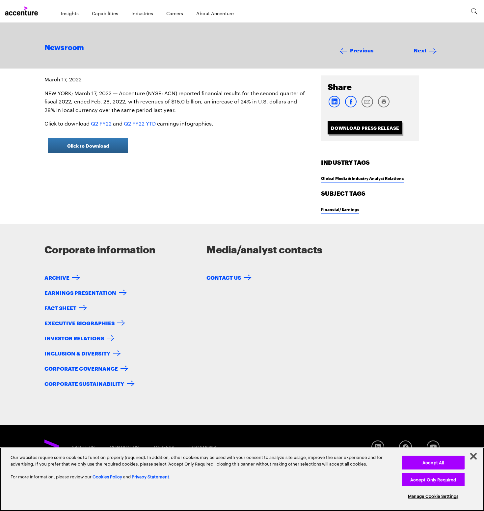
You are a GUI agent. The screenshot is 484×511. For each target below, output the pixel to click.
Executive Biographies (79, 322)
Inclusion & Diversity (77, 353)
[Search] (474, 11)
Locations (202, 447)
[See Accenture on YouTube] (433, 446)
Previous (361, 50)
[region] (242, 479)
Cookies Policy (107, 476)
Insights (70, 13)
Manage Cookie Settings (433, 496)
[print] (383, 105)
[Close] (473, 456)
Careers (174, 13)
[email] (367, 105)
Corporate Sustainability (84, 383)
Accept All (433, 462)
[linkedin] (334, 105)
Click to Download (88, 145)
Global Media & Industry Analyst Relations (362, 178)
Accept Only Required (433, 479)
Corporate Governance (81, 368)
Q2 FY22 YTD (140, 123)
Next (420, 50)
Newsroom (64, 47)
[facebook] (350, 105)
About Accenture (215, 13)
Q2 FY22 (101, 123)
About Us (83, 447)
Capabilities (105, 13)
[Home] (21, 11)
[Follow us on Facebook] (405, 446)
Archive (56, 277)
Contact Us (223, 277)
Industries (142, 13)
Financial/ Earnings (340, 209)
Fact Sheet (60, 307)
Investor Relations (74, 338)
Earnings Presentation (80, 292)
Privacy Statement (150, 476)
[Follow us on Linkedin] (377, 446)
